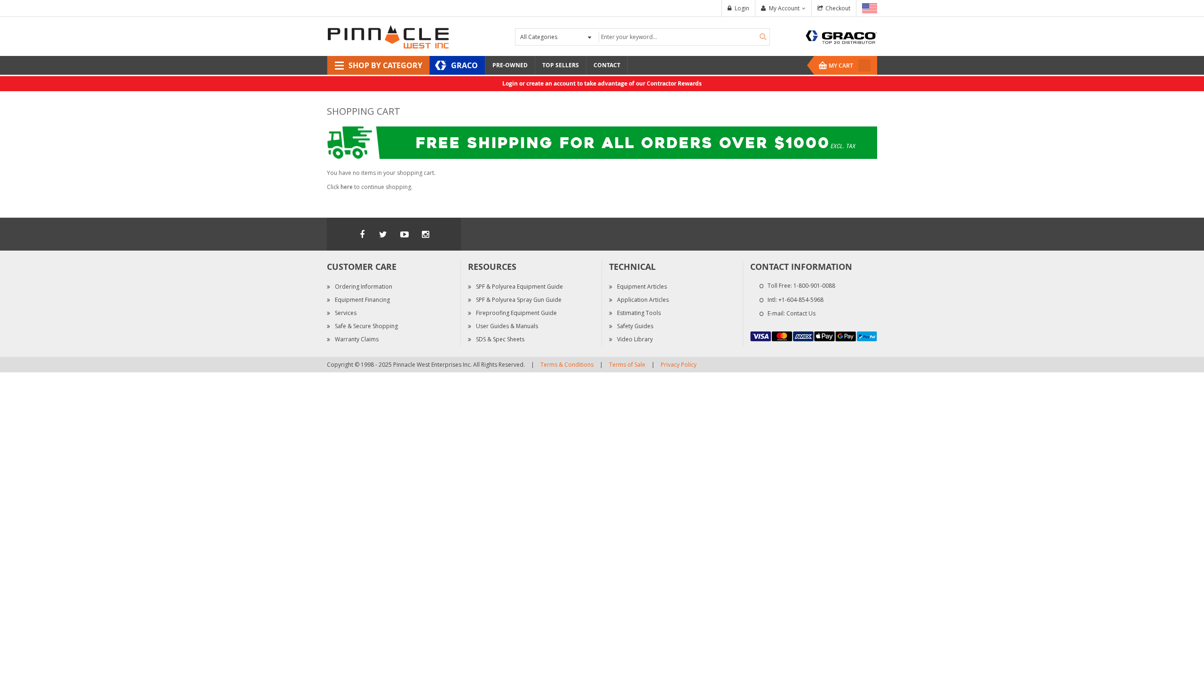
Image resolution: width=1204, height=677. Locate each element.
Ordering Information (363, 287)
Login (742, 8)
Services (345, 313)
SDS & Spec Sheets (500, 339)
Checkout (837, 8)
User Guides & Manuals (507, 326)
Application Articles (643, 300)
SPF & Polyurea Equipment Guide (519, 287)
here (347, 187)
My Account (784, 8)
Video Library (635, 339)
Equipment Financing (362, 300)
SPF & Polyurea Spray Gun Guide (519, 300)
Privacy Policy (679, 365)
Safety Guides (635, 326)
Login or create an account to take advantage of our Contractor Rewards (602, 83)
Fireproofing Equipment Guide (516, 313)
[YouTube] (404, 234)
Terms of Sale (627, 365)
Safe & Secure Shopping (366, 326)
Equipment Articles (642, 287)
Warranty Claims (357, 339)
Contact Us (801, 313)
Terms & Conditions (567, 365)
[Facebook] (362, 234)
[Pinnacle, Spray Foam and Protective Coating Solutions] (388, 36)
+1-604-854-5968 (801, 300)
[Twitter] (383, 234)
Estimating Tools (639, 313)
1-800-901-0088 (814, 286)
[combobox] (683, 37)
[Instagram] (425, 234)
